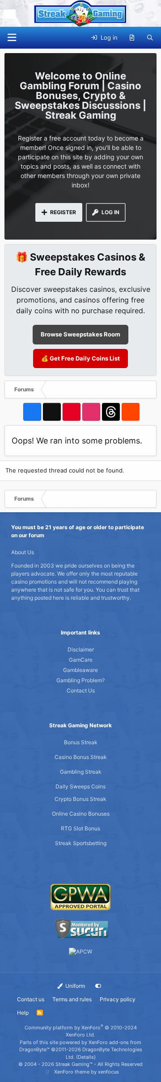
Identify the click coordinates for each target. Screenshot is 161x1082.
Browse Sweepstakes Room (80, 334)
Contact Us (81, 690)
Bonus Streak (80, 742)
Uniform (74, 986)
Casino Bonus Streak (81, 757)
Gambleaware (80, 670)
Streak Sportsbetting (80, 843)
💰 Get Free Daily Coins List (80, 358)
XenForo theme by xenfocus (86, 1072)
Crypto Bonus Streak (80, 799)
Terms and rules (72, 999)
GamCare (81, 659)
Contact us (30, 999)
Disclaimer (81, 649)
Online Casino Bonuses (81, 813)
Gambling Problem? (80, 680)
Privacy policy (118, 999)
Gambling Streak (81, 771)
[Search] (150, 38)
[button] (11, 38)
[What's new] (132, 38)
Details (86, 1057)
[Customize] (98, 986)
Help (23, 1012)
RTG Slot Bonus (80, 828)
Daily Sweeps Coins (80, 786)
